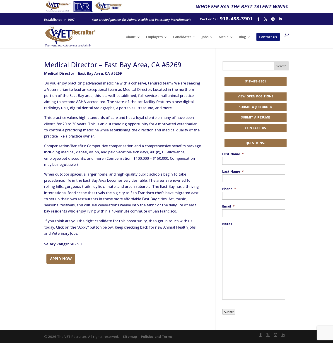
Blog (242, 37)
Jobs (205, 37)
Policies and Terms (157, 336)
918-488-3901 (255, 81)
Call (215, 19)
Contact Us (268, 37)
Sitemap (130, 336)
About (131, 37)
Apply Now (61, 258)
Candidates (182, 37)
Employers (154, 37)
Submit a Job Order (255, 107)
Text (203, 19)
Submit (229, 312)
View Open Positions (255, 96)
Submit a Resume (255, 117)
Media (224, 37)
